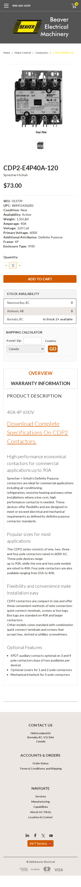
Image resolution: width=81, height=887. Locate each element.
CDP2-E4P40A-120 (63, 52)
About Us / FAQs (40, 812)
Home (6, 52)
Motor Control (23, 52)
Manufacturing (40, 801)
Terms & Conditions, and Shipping (41, 768)
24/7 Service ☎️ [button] (40, 843)
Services (40, 796)
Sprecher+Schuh (15, 175)
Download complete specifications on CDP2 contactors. (37, 432)
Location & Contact (40, 817)
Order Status (40, 763)
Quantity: (10, 257)
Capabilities (40, 806)
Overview (40, 373)
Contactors (41, 52)
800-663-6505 (21, 5)
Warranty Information (40, 383)
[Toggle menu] (6, 8)
